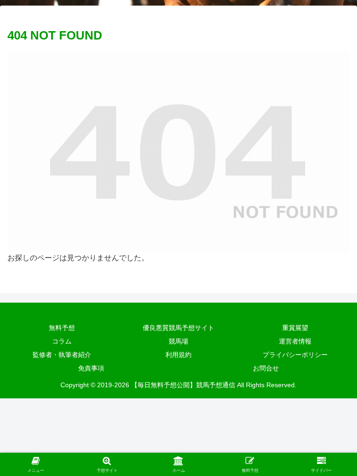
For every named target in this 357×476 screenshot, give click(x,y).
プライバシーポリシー (295, 354)
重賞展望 (295, 327)
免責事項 (91, 368)
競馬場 (178, 341)
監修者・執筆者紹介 (62, 354)
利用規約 (178, 354)
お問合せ (266, 368)
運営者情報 (295, 341)
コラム (62, 341)
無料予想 (62, 327)
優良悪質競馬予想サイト (178, 327)
